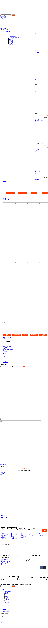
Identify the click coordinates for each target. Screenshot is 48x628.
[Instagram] (44, 567)
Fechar (36, 50)
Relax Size (11, 42)
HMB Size (7, 599)
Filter (24, 366)
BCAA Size (37, 52)
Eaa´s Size (11, 44)
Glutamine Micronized (5, 517)
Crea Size (12, 36)
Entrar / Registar (6, 611)
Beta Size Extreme (39, 82)
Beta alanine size (8, 591)
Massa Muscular (8, 601)
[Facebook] (41, 567)
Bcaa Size (11, 40)
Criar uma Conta (3, 622)
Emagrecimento (8, 602)
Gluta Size (11, 39)
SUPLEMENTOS (10, 33)
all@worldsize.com (12, 579)
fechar (1, 344)
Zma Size (11, 43)
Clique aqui (27, 580)
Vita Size (11, 41)
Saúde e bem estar (8, 605)
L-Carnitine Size (8, 597)
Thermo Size (14, 37)
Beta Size (13, 35)
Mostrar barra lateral (4, 418)
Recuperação (7, 604)
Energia (6, 603)
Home (1, 414)
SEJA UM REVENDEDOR (29, 576)
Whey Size (13, 34)
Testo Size (11, 38)
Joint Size (7, 598)
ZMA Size (7, 595)
